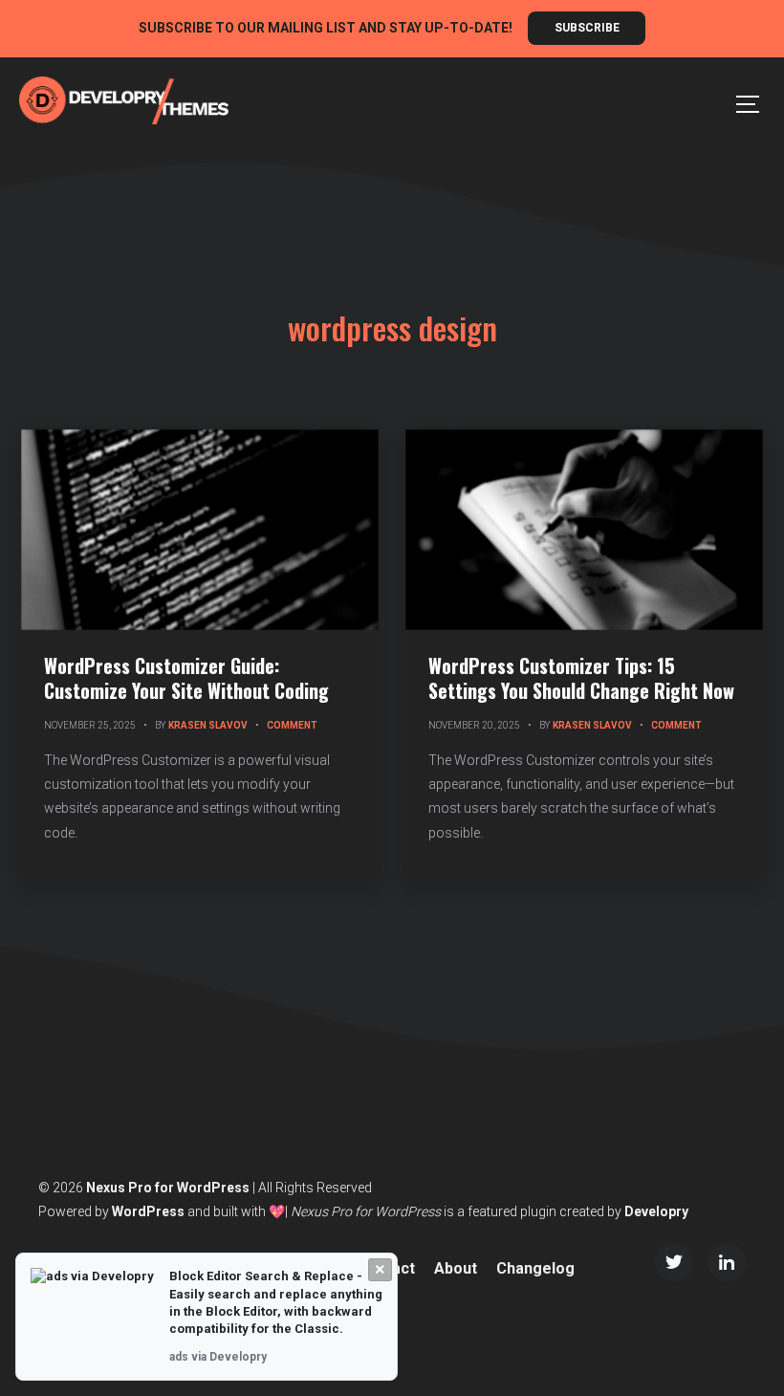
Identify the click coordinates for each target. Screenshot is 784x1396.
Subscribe (587, 27)
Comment (292, 725)
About (455, 1268)
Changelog (535, 1268)
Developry (656, 1211)
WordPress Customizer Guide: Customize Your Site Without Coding (186, 678)
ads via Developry (218, 1356)
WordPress (148, 1211)
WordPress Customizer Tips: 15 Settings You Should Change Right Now (581, 678)
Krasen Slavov (208, 725)
